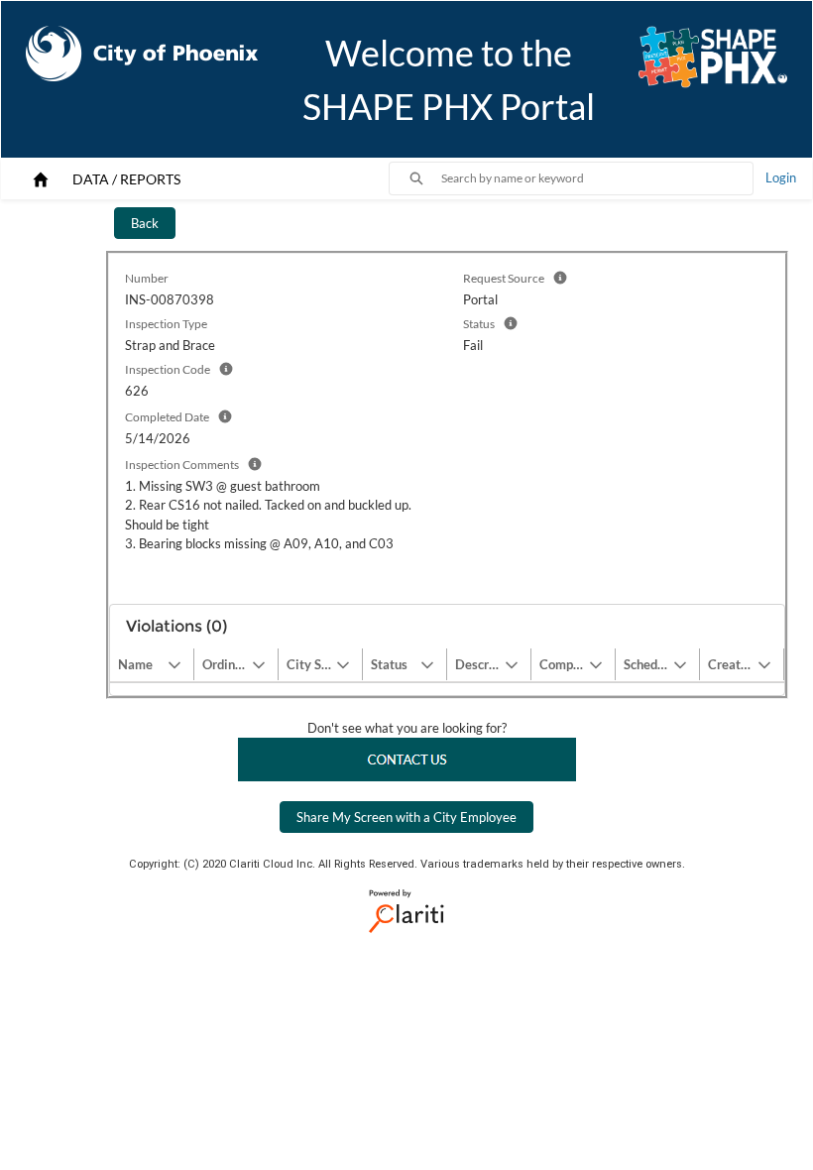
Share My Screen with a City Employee (406, 817)
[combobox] (597, 178)
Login (780, 177)
